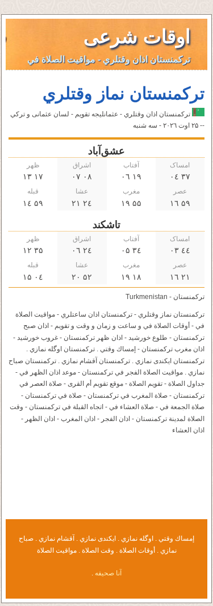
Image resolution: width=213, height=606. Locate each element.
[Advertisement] (107, 484)
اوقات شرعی (136, 36)
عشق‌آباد (106, 151)
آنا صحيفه (108, 573)
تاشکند (106, 224)
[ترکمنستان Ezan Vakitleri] (198, 114)
